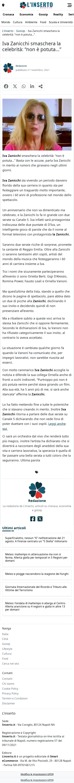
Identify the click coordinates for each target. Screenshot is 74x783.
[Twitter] (40, 519)
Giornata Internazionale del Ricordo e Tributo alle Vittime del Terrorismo (36, 588)
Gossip (20, 31)
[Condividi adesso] (40, 86)
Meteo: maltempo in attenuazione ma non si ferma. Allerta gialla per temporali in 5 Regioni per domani (36, 557)
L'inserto (7, 31)
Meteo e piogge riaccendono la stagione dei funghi (36, 574)
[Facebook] (32, 519)
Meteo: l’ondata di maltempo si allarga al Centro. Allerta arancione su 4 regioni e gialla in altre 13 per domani (35, 606)
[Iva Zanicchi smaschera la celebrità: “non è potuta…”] (6, 86)
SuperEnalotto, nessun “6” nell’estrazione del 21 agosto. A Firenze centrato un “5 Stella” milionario (36, 540)
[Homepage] (36, 5)
